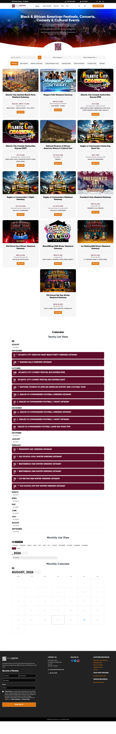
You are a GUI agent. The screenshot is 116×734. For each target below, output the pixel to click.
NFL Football (24, 63)
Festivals (102, 63)
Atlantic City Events (36, 63)
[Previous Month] (23, 553)
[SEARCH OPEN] (79, 6)
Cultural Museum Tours (52, 63)
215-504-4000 (53, 673)
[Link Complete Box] (21, 93)
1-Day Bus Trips (91, 63)
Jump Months (18, 541)
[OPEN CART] (85, 6)
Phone (4, 684)
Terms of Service (15, 699)
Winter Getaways (79, 63)
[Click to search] (39, 57)
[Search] (13, 341)
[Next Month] (26, 553)
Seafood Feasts (66, 63)
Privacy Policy (26, 699)
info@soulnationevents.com (57, 669)
